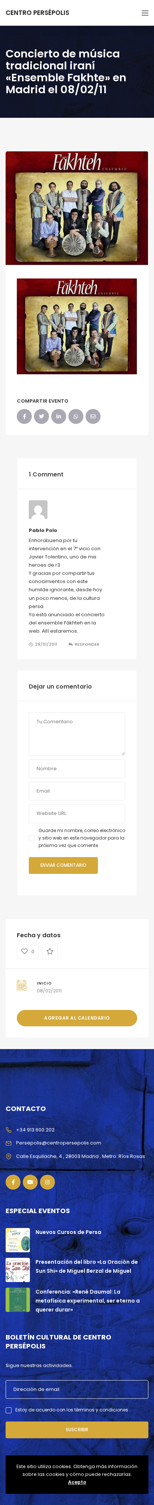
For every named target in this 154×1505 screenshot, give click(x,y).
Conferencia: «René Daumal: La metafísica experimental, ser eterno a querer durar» (88, 1300)
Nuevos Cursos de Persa (68, 1232)
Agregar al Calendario (77, 1018)
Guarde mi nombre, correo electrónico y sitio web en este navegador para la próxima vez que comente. (81, 838)
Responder (87, 644)
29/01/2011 (46, 644)
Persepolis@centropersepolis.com (58, 1142)
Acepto (77, 1482)
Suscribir (77, 1429)
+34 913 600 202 (35, 1129)
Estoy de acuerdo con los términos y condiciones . (72, 1410)
